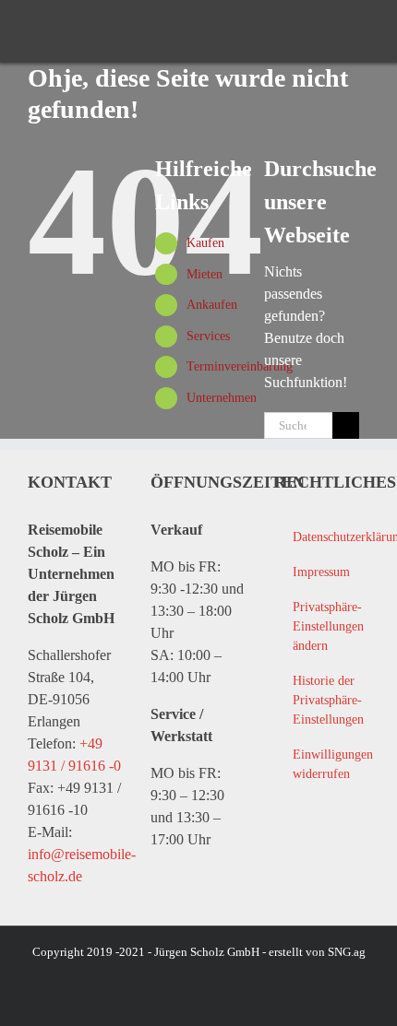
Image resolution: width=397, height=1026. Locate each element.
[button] (321, 627)
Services (208, 336)
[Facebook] (285, 852)
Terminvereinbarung (239, 366)
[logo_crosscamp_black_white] (65, 32)
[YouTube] (322, 852)
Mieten (204, 274)
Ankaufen (211, 305)
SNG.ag (347, 952)
